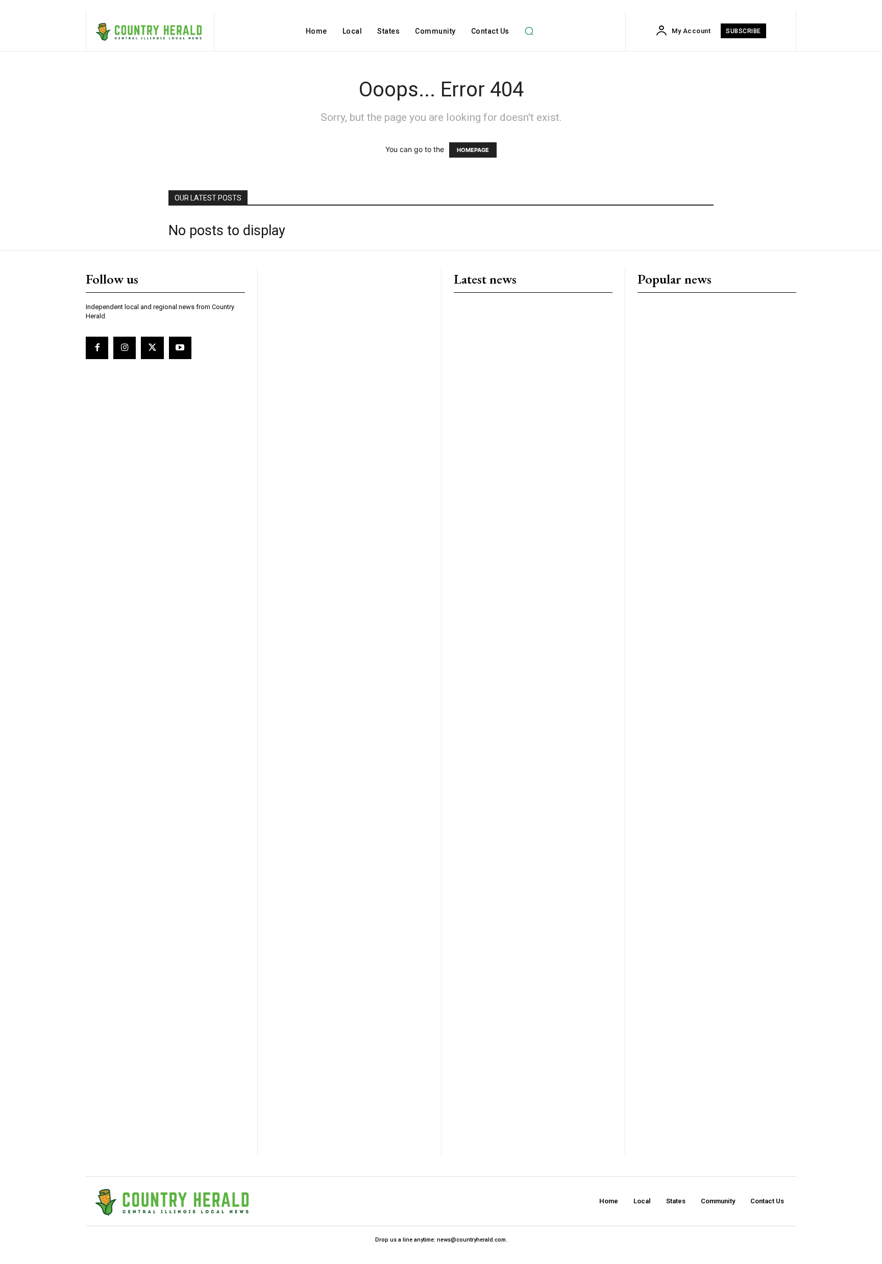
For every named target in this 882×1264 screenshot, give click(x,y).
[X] (152, 348)
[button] (529, 31)
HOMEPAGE (473, 150)
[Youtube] (180, 348)
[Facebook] (97, 348)
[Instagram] (124, 348)
